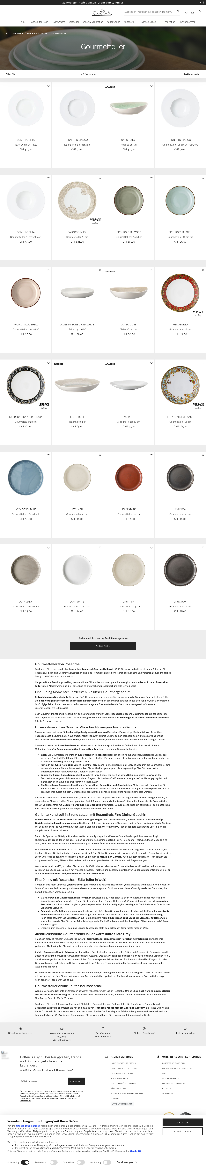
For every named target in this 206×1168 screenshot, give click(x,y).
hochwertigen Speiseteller (54, 700)
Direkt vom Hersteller (20, 1033)
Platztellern (75, 860)
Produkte (18, 33)
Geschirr (32, 33)
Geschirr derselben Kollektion (80, 804)
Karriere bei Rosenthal (174, 1063)
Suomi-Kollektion (63, 775)
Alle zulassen (182, 1122)
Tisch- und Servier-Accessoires (82, 927)
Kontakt (115, 1098)
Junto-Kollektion (64, 764)
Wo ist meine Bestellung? (124, 1068)
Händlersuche (118, 1088)
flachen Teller (90, 823)
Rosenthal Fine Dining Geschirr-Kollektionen (58, 672)
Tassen (54, 860)
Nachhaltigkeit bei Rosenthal (177, 1068)
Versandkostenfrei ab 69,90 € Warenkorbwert (62, 1037)
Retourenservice (185, 1033)
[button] (22, 22)
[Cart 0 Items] (199, 12)
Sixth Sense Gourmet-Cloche (109, 785)
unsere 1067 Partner (28, 1125)
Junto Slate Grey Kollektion (93, 952)
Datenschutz (25, 1101)
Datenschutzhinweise (173, 1083)
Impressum (167, 1093)
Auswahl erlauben (182, 1131)
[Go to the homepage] (102, 12)
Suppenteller (100, 1004)
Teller (44, 33)
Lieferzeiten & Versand (122, 1073)
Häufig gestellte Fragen (123, 1063)
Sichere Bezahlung (144, 1033)
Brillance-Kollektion (151, 917)
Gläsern (64, 860)
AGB (164, 1073)
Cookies (166, 1088)
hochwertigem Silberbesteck (140, 921)
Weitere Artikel (103, 646)
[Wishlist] (48, 87)
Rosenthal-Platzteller (80, 1004)
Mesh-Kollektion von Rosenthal (88, 754)
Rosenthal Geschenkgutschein (127, 1093)
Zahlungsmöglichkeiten (123, 1083)
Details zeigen (125, 1162)
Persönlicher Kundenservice (103, 1035)
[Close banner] (202, 2)
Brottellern (47, 904)
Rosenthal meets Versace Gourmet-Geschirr (120, 1007)
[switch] (54, 1162)
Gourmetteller (58, 33)
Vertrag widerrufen (122, 1104)
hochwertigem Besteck (99, 860)
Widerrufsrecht (170, 1078)
